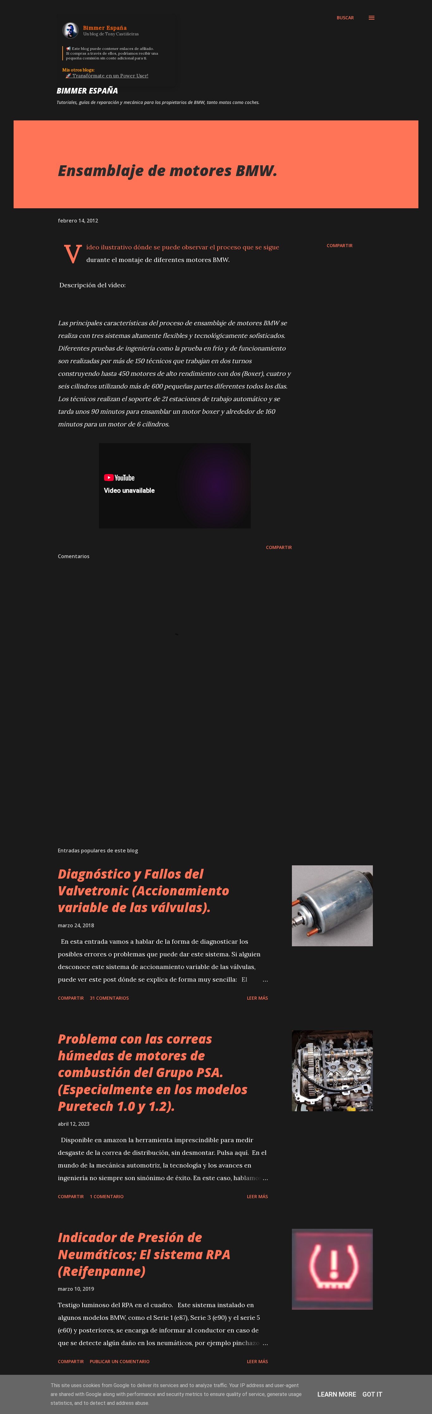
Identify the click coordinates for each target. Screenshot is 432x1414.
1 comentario (107, 1196)
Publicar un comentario (120, 1361)
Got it (372, 1394)
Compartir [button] (340, 245)
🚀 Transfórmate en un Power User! (106, 76)
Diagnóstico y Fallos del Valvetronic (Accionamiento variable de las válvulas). (143, 890)
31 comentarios (109, 998)
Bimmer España (87, 90)
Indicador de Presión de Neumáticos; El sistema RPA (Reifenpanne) (144, 1254)
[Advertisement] (165, 768)
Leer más (257, 998)
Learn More (337, 1394)
